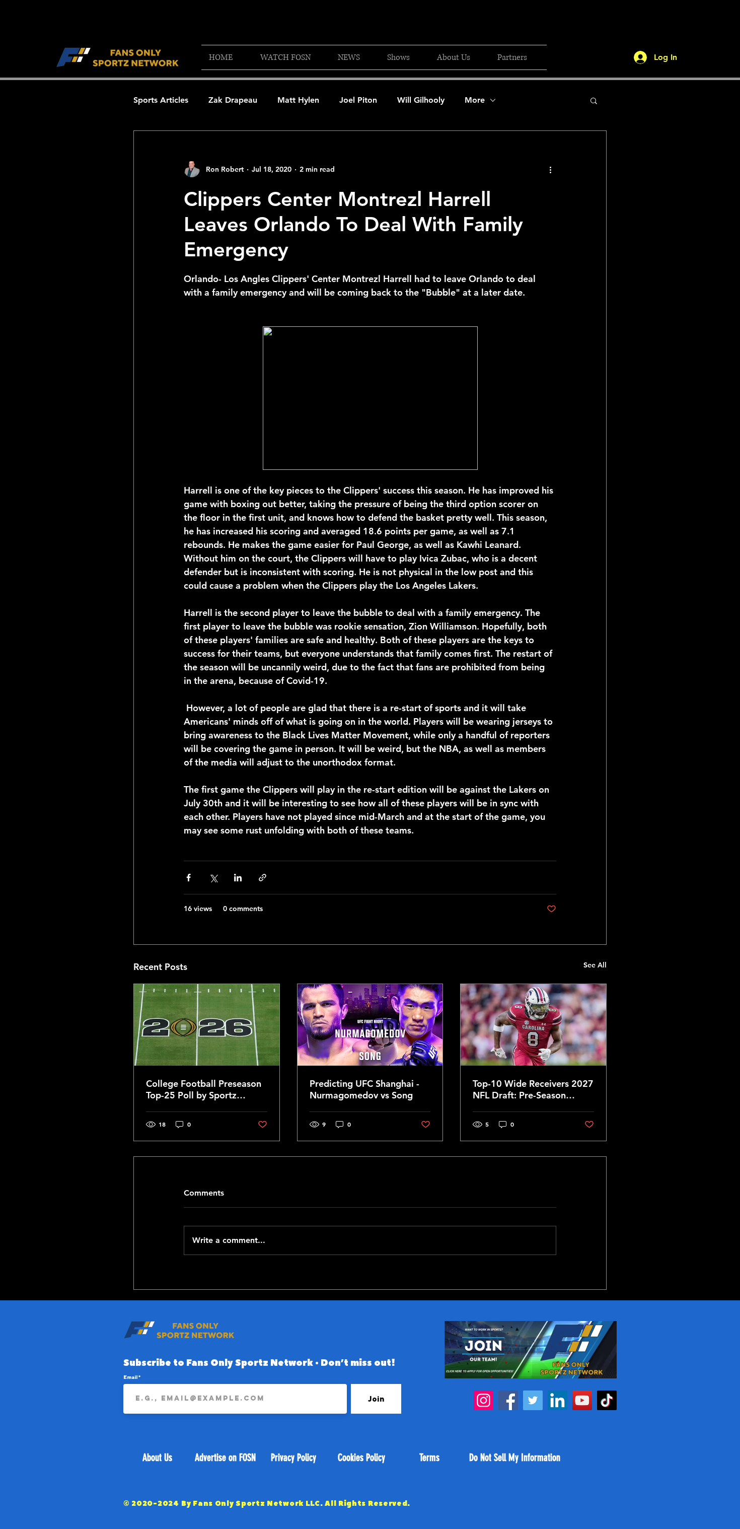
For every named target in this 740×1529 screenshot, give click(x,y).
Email (130, 1376)
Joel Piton (358, 100)
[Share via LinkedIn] (238, 877)
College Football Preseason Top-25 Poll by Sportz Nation (203, 1089)
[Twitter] (533, 1400)
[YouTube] (582, 1400)
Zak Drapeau (232, 100)
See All (595, 964)
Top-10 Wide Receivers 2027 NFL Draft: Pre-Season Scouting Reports (533, 1089)
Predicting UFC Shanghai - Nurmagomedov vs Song (364, 1089)
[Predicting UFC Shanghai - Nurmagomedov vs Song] (370, 1025)
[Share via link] (262, 877)
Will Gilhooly (421, 100)
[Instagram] (483, 1400)
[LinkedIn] (557, 1400)
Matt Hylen (298, 100)
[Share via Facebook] (188, 877)
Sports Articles (160, 100)
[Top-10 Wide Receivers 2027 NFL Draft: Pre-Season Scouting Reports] (533, 1025)
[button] (291, 57)
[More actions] (550, 169)
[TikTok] (607, 1400)
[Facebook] (508, 1400)
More (475, 100)
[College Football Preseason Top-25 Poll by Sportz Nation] (206, 1025)
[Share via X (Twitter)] (213, 877)
